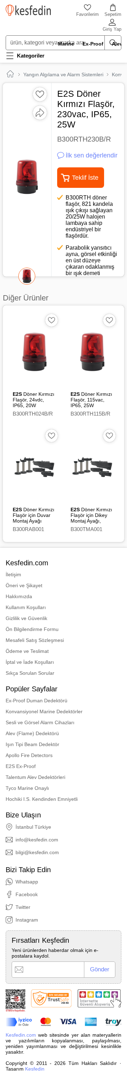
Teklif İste (85, 177)
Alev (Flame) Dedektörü (32, 733)
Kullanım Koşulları (26, 607)
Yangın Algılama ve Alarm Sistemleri (63, 74)
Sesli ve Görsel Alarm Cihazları (40, 722)
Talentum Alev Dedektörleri (35, 777)
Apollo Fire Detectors (29, 755)
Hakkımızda (19, 596)
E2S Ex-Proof (21, 766)
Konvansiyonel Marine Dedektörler (44, 711)
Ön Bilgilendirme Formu (32, 629)
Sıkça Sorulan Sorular (30, 673)
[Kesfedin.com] (28, 10)
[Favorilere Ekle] (40, 94)
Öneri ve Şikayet (24, 585)
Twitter (23, 907)
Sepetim (112, 14)
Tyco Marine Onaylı (27, 788)
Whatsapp (27, 882)
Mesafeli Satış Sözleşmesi (35, 640)
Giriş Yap (112, 29)
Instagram (27, 920)
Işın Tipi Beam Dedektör (32, 744)
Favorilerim (87, 14)
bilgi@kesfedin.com (37, 852)
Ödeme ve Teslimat (27, 651)
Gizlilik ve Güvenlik (26, 618)
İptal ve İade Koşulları (30, 662)
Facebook (27, 894)
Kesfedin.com (21, 1035)
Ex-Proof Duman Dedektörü (36, 700)
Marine (66, 44)
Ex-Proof (93, 44)
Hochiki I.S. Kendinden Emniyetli (42, 799)
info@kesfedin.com (37, 839)
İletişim (13, 574)
